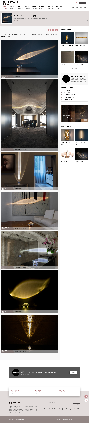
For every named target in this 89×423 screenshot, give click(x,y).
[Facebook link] (69, 7)
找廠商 (4, 6)
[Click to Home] (10, 3)
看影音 (27, 6)
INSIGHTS (27, 8)
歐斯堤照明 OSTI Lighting (27, 371)
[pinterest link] (81, 7)
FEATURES (41, 8)
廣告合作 (49, 408)
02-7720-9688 (67, 90)
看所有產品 (74, 68)
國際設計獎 (59, 6)
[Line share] (53, 30)
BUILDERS (20, 8)
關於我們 (44, 408)
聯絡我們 (54, 408)
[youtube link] (78, 409)
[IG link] (77, 7)
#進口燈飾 (16, 20)
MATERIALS (5, 8)
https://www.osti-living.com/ (70, 99)
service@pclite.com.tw (69, 97)
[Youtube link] (85, 7)
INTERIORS (12, 8)
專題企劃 (41, 6)
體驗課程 (50, 6)
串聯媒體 (58, 408)
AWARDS (58, 8)
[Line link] (73, 7)
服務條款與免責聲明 (19, 419)
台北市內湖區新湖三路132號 (70, 94)
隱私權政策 (11, 419)
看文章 (34, 6)
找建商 (20, 6)
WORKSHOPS (51, 8)
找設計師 (12, 6)
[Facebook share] (49, 30)
